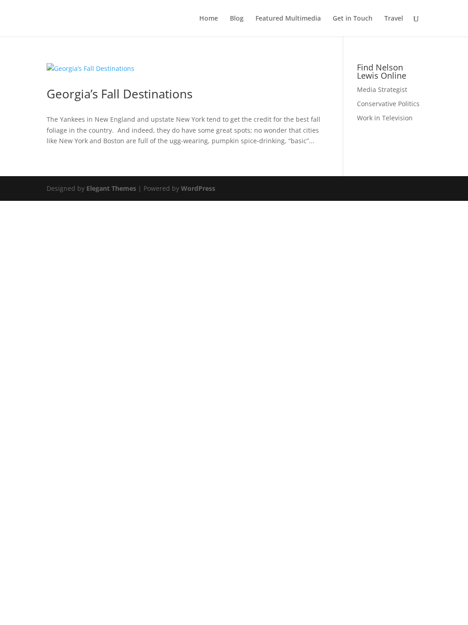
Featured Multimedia (288, 18)
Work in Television (385, 117)
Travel (393, 18)
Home (208, 18)
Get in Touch (352, 18)
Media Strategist (382, 89)
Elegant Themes (111, 188)
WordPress (198, 188)
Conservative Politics (388, 103)
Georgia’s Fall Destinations (119, 94)
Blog (237, 18)
